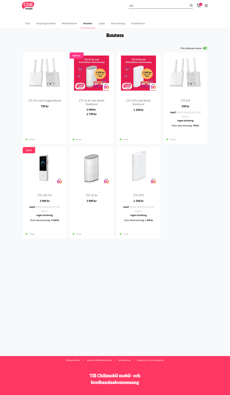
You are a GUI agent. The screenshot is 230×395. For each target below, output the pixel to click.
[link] (206, 6)
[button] (198, 6)
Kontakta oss (124, 360)
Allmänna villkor (73, 360)
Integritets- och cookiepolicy (150, 360)
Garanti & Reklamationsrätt (99, 360)
